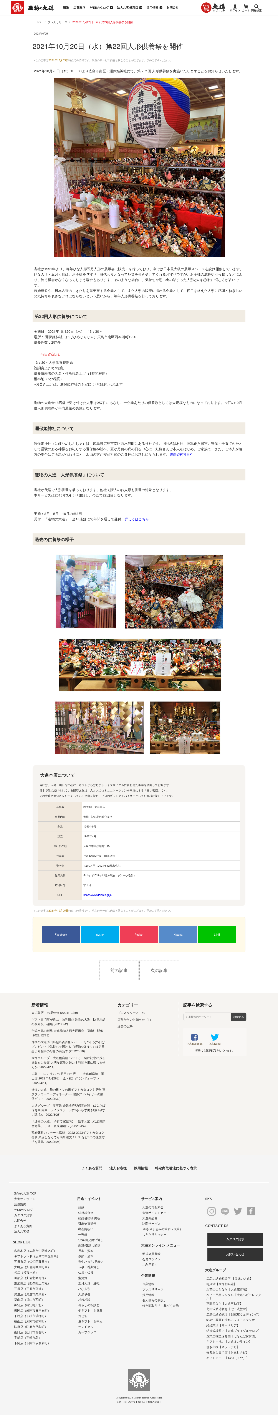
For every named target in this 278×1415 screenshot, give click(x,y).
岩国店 (32, 1310)
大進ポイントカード (156, 1213)
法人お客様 (118, 1168)
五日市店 (32, 1261)
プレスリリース (153, 1289)
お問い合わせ (235, 1254)
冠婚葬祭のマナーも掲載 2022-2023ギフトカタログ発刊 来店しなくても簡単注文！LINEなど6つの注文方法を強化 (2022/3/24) (68, 1137)
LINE (217, 934)
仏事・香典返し (88, 1267)
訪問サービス (151, 1223)
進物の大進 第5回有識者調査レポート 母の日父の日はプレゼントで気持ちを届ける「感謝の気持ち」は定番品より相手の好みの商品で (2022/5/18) (68, 1046)
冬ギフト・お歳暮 (90, 1310)
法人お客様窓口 (127, 7)
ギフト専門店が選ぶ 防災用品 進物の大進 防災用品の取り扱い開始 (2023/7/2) (68, 1021)
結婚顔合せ (85, 1213)
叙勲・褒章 (85, 1256)
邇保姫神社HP (180, 454)
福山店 (29, 1299)
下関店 (32, 1343)
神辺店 (29, 1305)
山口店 (31, 1332)
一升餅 (82, 1234)
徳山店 (31, 1321)
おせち (82, 1316)
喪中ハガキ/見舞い (90, 1261)
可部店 (31, 1278)
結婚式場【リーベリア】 (223, 1325)
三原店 (29, 1289)
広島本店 (35, 1251)
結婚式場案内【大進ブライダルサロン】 (233, 1330)
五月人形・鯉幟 (88, 1283)
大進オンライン (24, 1199)
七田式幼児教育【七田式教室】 (227, 1309)
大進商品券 (149, 1218)
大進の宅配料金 (153, 1207)
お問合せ (173, 7)
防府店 (31, 1327)
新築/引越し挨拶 (89, 1245)
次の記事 (159, 970)
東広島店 (32, 1283)
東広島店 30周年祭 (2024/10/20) (54, 1012)
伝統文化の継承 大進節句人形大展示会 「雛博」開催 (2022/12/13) (67, 1032)
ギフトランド (37, 1256)
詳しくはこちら (137, 518)
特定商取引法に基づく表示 (176, 1168)
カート (246, 10)
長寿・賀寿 (85, 1251)
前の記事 (119, 970)
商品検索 (256, 10)
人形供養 (84, 1294)
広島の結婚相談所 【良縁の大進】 (229, 1278)
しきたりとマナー (154, 1234)
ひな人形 (84, 1289)
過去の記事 (125, 1026)
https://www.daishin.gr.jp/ (97, 895)
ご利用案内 (149, 1264)
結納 (81, 1207)
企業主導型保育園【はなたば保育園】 (232, 1336)
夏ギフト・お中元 (90, 1321)
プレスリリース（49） (132, 1012)
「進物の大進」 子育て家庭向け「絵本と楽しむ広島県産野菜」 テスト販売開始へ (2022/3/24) (68, 1123)
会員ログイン (151, 1259)
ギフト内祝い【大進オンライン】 (229, 1341)
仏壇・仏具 (85, 1272)
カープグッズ (87, 1332)
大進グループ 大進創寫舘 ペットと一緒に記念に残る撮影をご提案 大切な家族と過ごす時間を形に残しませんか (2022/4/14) (68, 1062)
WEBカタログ (99, 7)
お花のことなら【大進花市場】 (227, 1289)
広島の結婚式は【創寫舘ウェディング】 (233, 1314)
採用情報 (152, 7)
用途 (66, 7)
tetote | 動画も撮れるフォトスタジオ (230, 1320)
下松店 (31, 1316)
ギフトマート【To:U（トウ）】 (227, 1358)
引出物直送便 (87, 1223)
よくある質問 (91, 1168)
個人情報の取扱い (154, 1300)
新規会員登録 (151, 1254)
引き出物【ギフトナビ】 (223, 1347)
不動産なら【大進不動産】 (224, 1303)
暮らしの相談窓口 (90, 1305)
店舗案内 (79, 7)
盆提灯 (82, 1278)
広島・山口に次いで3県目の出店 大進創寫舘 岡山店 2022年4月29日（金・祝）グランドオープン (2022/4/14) (67, 1078)
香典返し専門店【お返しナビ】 (227, 1352)
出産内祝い (85, 1229)
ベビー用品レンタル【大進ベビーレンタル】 (233, 1296)
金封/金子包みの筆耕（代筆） (162, 1229)
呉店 (26, 1272)
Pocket (138, 934)
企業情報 (148, 1284)
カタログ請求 (23, 1215)
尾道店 (31, 1294)
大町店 (32, 1267)
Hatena (178, 934)
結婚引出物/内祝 (89, 1218)
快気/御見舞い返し (90, 1240)
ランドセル (85, 1327)
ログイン (235, 10)
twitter (100, 934)
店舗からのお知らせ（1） (135, 1019)
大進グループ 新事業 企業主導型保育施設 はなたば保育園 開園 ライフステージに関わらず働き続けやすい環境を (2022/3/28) (68, 1110)
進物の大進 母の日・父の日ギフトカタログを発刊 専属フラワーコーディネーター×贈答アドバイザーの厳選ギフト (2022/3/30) (68, 1094)
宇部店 (27, 1337)
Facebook (61, 934)
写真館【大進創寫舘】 (221, 1284)
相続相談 (84, 1299)
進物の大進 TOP (25, 1193)
